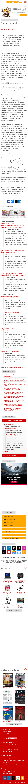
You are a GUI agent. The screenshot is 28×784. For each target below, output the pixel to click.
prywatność (5, 738)
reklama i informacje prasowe (10, 733)
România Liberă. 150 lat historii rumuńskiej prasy (12, 375)
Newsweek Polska (7, 687)
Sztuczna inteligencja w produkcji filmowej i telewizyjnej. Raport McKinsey (13, 274)
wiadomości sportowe (10, 532)
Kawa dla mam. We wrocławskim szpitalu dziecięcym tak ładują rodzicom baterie (13, 409)
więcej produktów (14, 610)
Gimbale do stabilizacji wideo (7, 606)
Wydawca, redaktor (9, 424)
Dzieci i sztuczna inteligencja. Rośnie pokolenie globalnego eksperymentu (14, 404)
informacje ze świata (9, 522)
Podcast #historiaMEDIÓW (9, 760)
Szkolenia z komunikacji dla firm (10, 764)
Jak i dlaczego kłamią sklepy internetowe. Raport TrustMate (12, 388)
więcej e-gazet (14, 724)
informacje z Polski (9, 519)
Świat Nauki (20, 705)
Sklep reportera (6, 762)
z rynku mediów (8, 525)
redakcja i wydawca (7, 731)
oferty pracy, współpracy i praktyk (13, 420)
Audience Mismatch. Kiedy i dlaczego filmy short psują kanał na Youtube (12, 226)
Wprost (20, 721)
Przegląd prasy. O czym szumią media (12, 758)
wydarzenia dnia (8, 516)
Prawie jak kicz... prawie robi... (10, 351)
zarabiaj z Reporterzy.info (9, 771)
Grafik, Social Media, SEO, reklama (14, 435)
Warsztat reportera (12, 20)
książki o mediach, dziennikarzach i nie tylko (13, 744)
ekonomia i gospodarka (10, 528)
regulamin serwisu (7, 736)
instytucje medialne (7, 751)
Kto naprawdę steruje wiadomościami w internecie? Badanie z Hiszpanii (14, 392)
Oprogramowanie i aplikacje (20, 606)
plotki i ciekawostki (9, 535)
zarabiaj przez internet (10, 455)
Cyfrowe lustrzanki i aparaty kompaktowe (20, 581)
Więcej (6, 451)
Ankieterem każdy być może (10, 296)
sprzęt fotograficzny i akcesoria (10, 749)
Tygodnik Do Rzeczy (8, 721)
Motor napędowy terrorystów (10, 312)
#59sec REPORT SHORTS (14, 667)
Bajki (23, 760)
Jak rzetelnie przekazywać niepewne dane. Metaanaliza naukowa (12, 251)
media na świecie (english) (11, 538)
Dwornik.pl (7, 782)
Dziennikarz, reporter (10, 428)
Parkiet (7, 705)
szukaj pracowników (7, 773)
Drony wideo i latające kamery (20, 593)
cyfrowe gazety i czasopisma (10, 747)
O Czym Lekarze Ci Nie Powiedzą (20, 688)
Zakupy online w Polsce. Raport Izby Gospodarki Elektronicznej (14, 400)
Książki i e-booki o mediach (7, 593)
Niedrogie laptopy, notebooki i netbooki (7, 581)
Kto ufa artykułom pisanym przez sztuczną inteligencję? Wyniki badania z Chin (14, 384)
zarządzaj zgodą (13, 738)
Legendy (19, 760)
